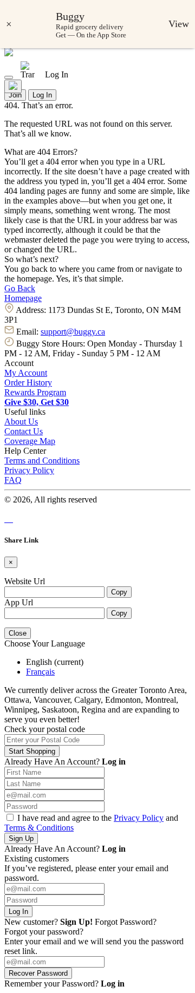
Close (18, 633)
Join (15, 95)
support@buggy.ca (73, 331)
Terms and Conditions (42, 460)
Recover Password (38, 973)
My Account (25, 372)
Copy (119, 592)
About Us (21, 421)
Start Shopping (32, 751)
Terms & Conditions (39, 827)
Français (40, 671)
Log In (42, 95)
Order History (28, 382)
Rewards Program (35, 392)
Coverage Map (29, 441)
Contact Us (23, 431)
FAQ (13, 480)
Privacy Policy (29, 470)
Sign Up (21, 838)
